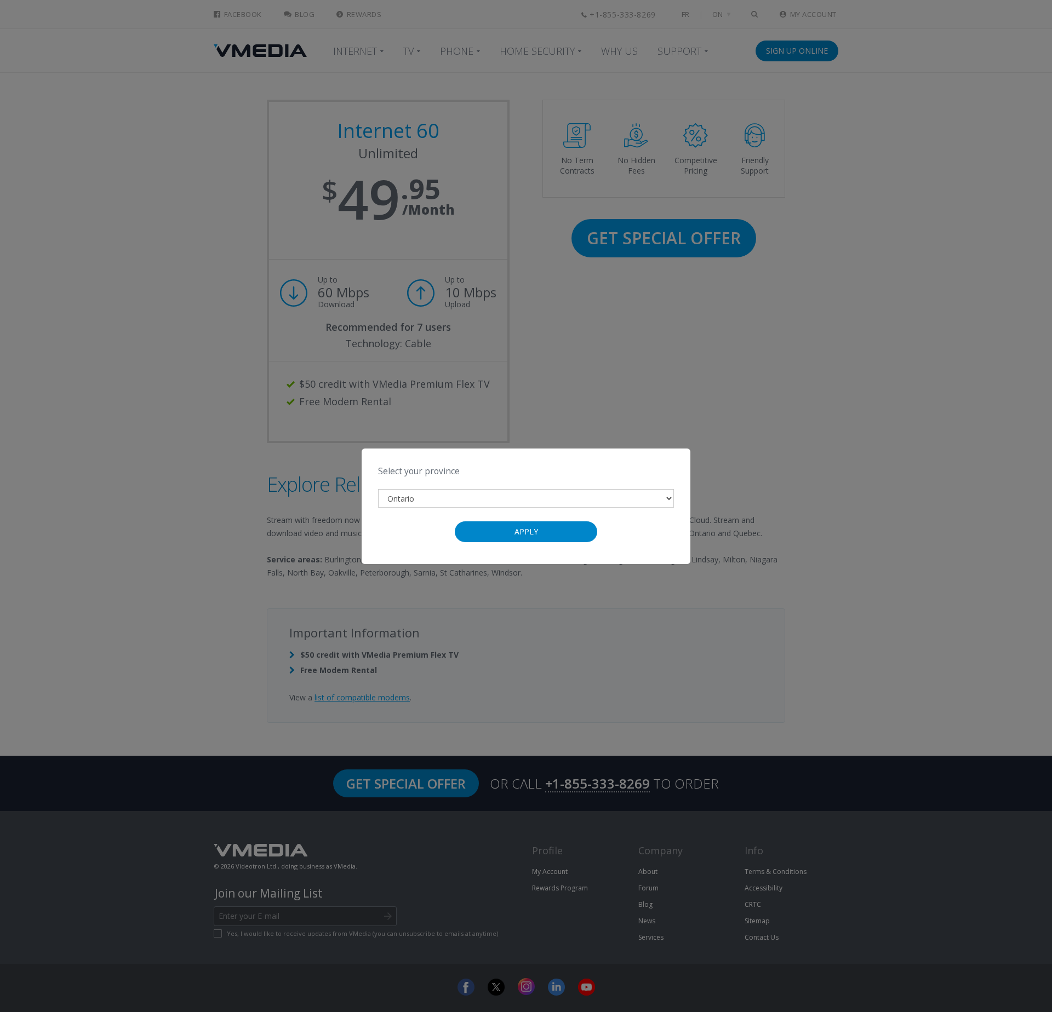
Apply (526, 531)
